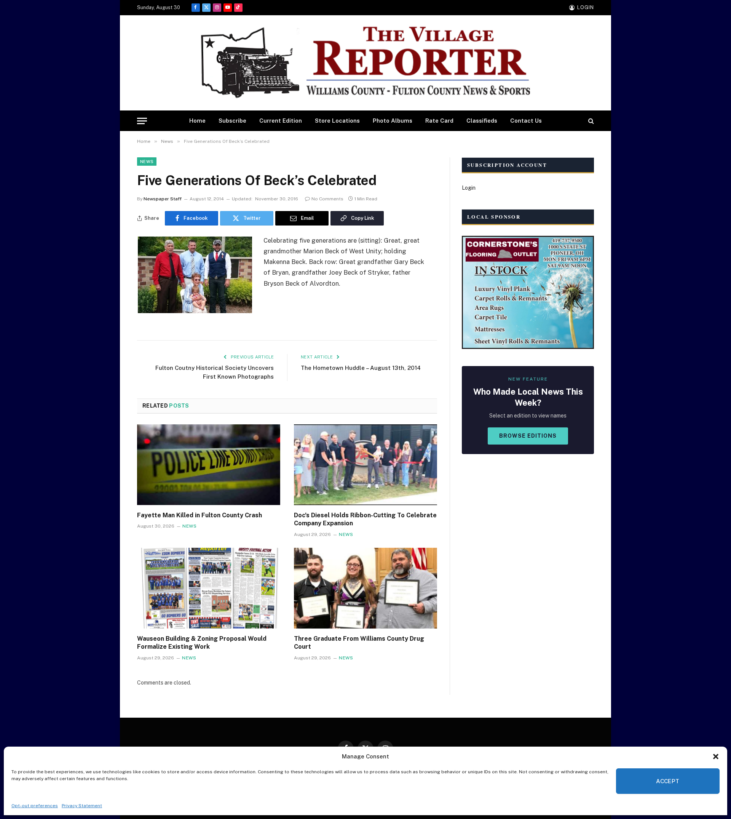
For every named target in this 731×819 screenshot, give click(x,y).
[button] (716, 756)
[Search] (590, 121)
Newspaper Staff (163, 199)
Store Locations (337, 120)
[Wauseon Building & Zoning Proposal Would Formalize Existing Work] (208, 588)
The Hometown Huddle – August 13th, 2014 (361, 368)
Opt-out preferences (34, 805)
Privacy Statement (82, 805)
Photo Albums (392, 120)
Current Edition (280, 120)
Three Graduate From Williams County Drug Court (359, 643)
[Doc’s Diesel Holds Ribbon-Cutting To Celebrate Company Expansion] (365, 464)
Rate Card (439, 120)
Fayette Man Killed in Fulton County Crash (199, 515)
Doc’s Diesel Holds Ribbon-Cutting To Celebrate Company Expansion (365, 519)
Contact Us (526, 120)
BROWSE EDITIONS (528, 436)
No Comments (327, 199)
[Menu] (142, 121)
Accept (668, 781)
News (146, 161)
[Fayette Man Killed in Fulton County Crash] (208, 464)
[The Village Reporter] (365, 63)
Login (469, 188)
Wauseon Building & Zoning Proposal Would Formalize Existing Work (202, 643)
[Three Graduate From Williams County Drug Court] (365, 588)
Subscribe (232, 120)
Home (197, 120)
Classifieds (481, 120)
